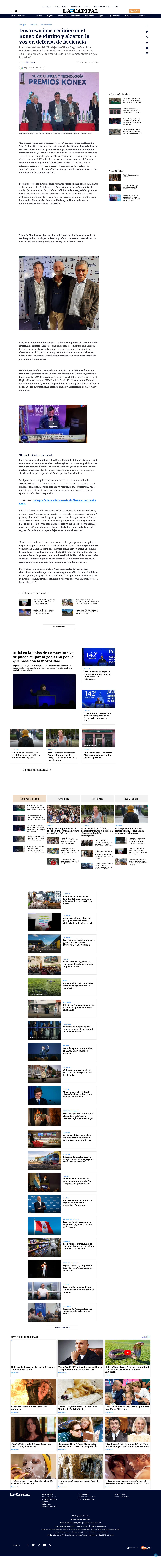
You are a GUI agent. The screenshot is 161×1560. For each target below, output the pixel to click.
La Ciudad (33, 24)
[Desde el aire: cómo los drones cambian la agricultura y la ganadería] (62, 987)
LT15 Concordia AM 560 (86, 1499)
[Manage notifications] (156, 1555)
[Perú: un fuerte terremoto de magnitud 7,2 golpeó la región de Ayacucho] (62, 1226)
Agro (101, 16)
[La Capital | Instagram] (39, 1545)
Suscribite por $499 (134, 10)
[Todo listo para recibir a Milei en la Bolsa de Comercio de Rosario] (62, 1052)
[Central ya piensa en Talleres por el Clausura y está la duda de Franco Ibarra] (63, 851)
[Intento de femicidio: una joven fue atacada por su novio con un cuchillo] (62, 1009)
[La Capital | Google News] (50, 1545)
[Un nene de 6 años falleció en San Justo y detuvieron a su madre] (62, 1312)
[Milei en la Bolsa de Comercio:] (44, 686)
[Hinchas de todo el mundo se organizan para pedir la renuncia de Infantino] (62, 1204)
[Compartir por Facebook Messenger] (147, 48)
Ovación (62, 16)
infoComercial (46, 1504)
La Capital (22, 24)
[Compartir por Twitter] (147, 31)
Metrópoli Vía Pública (49, 1506)
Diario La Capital (47, 1494)
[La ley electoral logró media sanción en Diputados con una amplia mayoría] (62, 965)
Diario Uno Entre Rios (49, 1499)
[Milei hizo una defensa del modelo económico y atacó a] (62, 1182)
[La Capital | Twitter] (33, 1545)
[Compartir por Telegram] (147, 42)
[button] (11, 11)
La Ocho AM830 (83, 1494)
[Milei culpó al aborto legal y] (62, 1095)
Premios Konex (46, 24)
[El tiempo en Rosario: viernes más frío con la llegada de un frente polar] (62, 1074)
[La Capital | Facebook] (28, 1545)
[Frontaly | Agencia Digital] (144, 1548)
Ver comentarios (59, 627)
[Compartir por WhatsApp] (147, 37)
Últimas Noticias (17, 16)
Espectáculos (114, 16)
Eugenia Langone (28, 62)
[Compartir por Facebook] (147, 26)
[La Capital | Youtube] (44, 1545)
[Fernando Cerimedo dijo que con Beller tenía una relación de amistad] (62, 1291)
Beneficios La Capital (102, 6)
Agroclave (45, 1501)
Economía (75, 16)
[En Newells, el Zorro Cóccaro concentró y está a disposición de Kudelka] (63, 861)
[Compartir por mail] (147, 53)
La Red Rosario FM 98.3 (86, 1497)
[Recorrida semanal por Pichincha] (125, 177)
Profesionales (76, 6)
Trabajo (65, 6)
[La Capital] (80, 11)
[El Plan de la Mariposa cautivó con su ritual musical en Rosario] (125, 187)
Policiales (89, 16)
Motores (56, 6)
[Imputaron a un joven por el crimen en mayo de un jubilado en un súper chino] (62, 1030)
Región (50, 16)
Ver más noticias (61, 1327)
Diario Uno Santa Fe (49, 1497)
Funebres (88, 6)
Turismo (115, 6)
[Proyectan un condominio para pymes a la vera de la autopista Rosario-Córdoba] (80, 612)
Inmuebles (46, 6)
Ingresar (146, 11)
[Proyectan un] (62, 944)
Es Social (141, 16)
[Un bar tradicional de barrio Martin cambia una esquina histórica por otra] (125, 111)
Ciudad (39, 16)
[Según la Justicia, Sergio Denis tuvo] (62, 1269)
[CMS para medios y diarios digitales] (132, 1548)
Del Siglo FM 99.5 (120, 1494)
